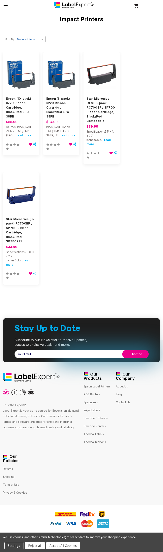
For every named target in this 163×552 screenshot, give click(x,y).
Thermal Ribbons (95, 442)
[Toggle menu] (5, 5)
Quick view (20, 67)
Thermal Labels (94, 434)
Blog (119, 394)
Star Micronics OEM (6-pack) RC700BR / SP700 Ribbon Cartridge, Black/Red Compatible (100, 110)
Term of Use (11, 484)
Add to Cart (21, 81)
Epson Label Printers (97, 386)
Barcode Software (96, 418)
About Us (122, 386)
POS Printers (92, 394)
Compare (20, 74)
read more (23, 135)
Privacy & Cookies (15, 492)
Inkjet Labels (92, 410)
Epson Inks (91, 402)
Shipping (9, 476)
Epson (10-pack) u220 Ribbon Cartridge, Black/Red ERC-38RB (18, 107)
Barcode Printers (95, 426)
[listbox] (30, 39)
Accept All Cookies (63, 545)
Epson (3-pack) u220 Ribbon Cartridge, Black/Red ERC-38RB (58, 107)
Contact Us (123, 402)
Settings (14, 545)
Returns (8, 468)
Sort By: (10, 39)
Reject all (35, 545)
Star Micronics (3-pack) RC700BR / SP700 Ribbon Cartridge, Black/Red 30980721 (20, 230)
